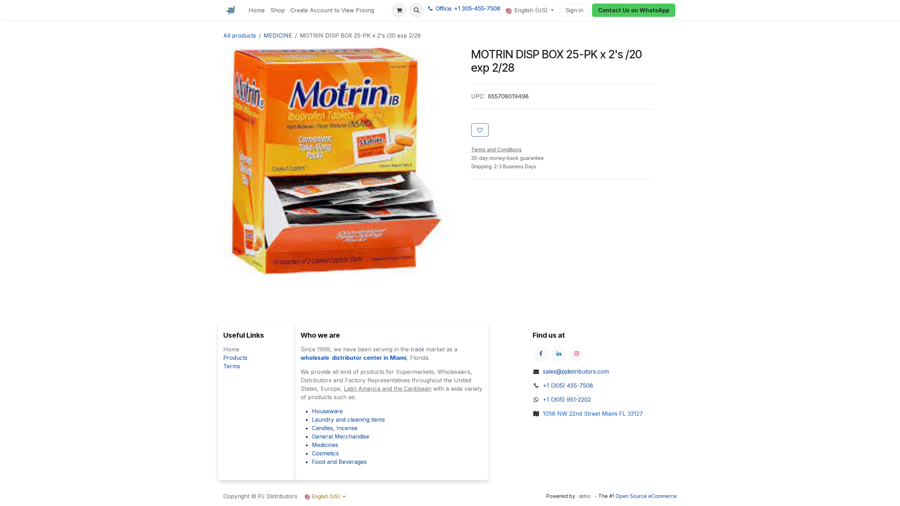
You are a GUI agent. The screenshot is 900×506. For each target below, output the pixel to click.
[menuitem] (257, 10)
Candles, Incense (335, 428)
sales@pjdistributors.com (576, 371)
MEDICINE (278, 35)
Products (235, 357)
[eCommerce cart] (399, 10)
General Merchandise (340, 436)
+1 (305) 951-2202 (567, 399)
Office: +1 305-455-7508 (468, 8)
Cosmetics (325, 453)
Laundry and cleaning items (348, 419)
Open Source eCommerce (646, 496)
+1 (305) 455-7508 (568, 385)
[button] (416, 10)
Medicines (325, 444)
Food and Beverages (339, 461)
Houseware (327, 411)
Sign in (574, 10)
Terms (231, 366)
